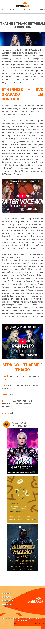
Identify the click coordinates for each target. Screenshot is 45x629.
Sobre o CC (7, 605)
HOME (12, 10)
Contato (6, 597)
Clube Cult (7, 601)
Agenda (27, 10)
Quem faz (6, 593)
